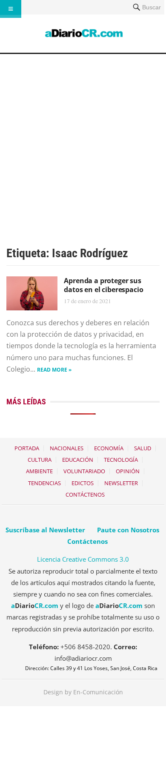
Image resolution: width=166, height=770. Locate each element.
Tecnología (121, 459)
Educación (77, 459)
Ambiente (39, 471)
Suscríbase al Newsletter (45, 530)
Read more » (54, 369)
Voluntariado (84, 471)
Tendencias (44, 483)
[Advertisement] (83, 141)
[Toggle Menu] (10, 9)
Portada (26, 448)
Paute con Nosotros (128, 530)
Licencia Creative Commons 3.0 (83, 559)
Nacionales (66, 448)
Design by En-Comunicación (83, 692)
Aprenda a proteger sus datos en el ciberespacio (103, 285)
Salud (142, 448)
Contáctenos (85, 494)
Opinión (128, 471)
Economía (108, 448)
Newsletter (121, 483)
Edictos (83, 483)
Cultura (40, 459)
